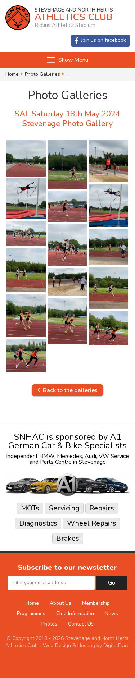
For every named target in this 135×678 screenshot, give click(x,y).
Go (111, 583)
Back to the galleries (70, 390)
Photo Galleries (42, 74)
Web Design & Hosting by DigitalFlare (86, 645)
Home (12, 74)
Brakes (67, 538)
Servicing (64, 508)
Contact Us (81, 623)
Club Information (75, 613)
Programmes (31, 613)
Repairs (101, 508)
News (111, 613)
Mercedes (69, 456)
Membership (96, 603)
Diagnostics (38, 523)
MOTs (30, 508)
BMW (46, 456)
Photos (49, 623)
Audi (90, 456)
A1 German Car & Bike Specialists (67, 441)
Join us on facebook (103, 40)
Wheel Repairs (91, 523)
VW (104, 456)
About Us (60, 603)
